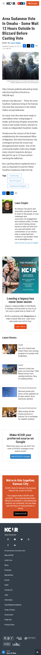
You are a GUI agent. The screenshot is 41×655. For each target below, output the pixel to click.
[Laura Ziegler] (7, 206)
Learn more (20, 326)
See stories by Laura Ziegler (26, 243)
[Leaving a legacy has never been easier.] (20, 275)
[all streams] (38, 652)
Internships (9, 600)
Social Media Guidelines (13, 605)
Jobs (6, 595)
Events (7, 580)
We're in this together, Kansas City (20, 482)
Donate (34, 3)
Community (14, 176)
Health (20, 345)
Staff (6, 585)
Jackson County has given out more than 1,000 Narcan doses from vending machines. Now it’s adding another (28, 373)
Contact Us (8, 590)
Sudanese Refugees (18, 186)
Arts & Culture (15, 181)
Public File (8, 620)
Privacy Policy (9, 625)
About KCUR (9, 555)
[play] (3, 652)
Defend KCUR (20, 513)
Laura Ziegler (15, 43)
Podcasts (8, 570)
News (7, 565)
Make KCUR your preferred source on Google (20, 438)
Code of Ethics (10, 610)
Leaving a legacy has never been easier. (20, 300)
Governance (9, 615)
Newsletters (9, 575)
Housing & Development (27, 388)
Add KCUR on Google (20, 456)
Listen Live (8, 560)
